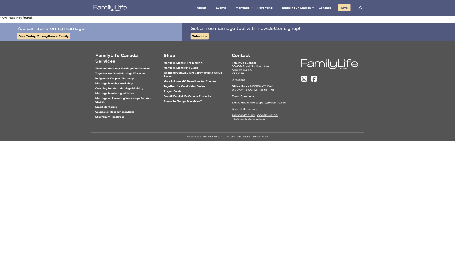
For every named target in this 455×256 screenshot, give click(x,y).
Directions (238, 79)
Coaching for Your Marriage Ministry (119, 88)
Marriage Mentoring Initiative (114, 93)
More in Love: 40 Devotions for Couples (190, 81)
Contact (325, 8)
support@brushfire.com (271, 102)
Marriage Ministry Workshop (114, 83)
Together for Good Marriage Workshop (120, 73)
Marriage (243, 8)
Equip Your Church (296, 8)
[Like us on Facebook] (314, 79)
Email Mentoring (106, 106)
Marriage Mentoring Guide (181, 67)
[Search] (361, 8)
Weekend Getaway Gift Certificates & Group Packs (193, 74)
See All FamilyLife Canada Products (187, 96)
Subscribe (199, 36)
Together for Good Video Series (184, 86)
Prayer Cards (172, 91)
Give (344, 8)
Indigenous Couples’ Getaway (114, 78)
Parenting (265, 8)
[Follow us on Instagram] (305, 79)
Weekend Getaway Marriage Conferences (122, 68)
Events (221, 8)
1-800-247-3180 (243, 115)
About (201, 8)
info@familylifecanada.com (249, 119)
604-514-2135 (267, 115)
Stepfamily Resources (109, 116)
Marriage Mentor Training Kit (183, 62)
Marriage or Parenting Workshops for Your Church (123, 100)
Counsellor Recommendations (114, 111)
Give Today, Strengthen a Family (43, 36)
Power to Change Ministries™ (183, 101)
